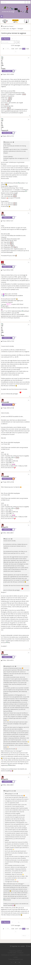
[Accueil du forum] (15, 9)
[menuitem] (12, 953)
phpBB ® (19, 951)
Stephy (3, 68)
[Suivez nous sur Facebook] (11, 962)
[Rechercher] (26, 2)
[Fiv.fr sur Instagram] (15, 962)
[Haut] (29, 115)
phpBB (12, 955)
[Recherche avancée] (29, 2)
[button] (3, 49)
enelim (3, 264)
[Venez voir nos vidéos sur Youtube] (19, 962)
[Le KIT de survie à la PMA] (15, 23)
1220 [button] (27, 49)
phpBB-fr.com (19, 959)
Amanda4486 (5, 402)
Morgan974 (4, 527)
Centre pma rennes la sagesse (13, 33)
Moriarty (7, 142)
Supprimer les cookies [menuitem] (18, 946)
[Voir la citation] (13, 142)
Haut (29, 946)
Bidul (2, 335)
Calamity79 (4, 130)
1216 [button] (12, 49)
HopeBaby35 (8, 666)
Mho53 (3, 215)
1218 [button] (20, 49)
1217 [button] (16, 49)
